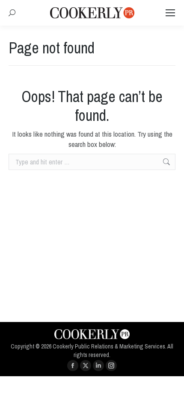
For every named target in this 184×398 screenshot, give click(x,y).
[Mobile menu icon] (170, 13)
